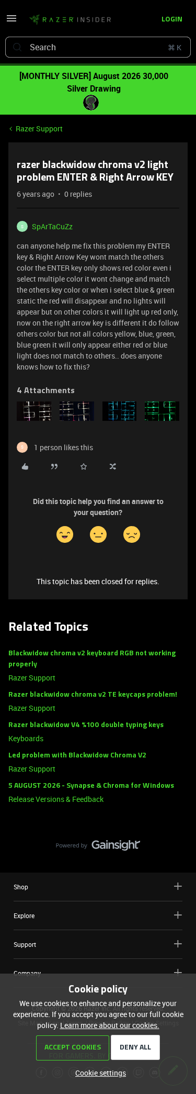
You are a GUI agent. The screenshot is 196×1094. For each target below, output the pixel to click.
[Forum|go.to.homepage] (70, 20)
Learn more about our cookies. (109, 1025)
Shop (21, 887)
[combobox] (98, 47)
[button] (11, 22)
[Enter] (17, 47)
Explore (24, 915)
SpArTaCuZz (52, 226)
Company (27, 973)
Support (25, 944)
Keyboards (25, 738)
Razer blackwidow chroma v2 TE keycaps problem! (92, 694)
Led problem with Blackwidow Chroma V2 (77, 755)
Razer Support (39, 128)
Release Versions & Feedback (55, 799)
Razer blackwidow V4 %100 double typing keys (86, 725)
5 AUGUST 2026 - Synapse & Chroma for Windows (91, 786)
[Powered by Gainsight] (98, 848)
